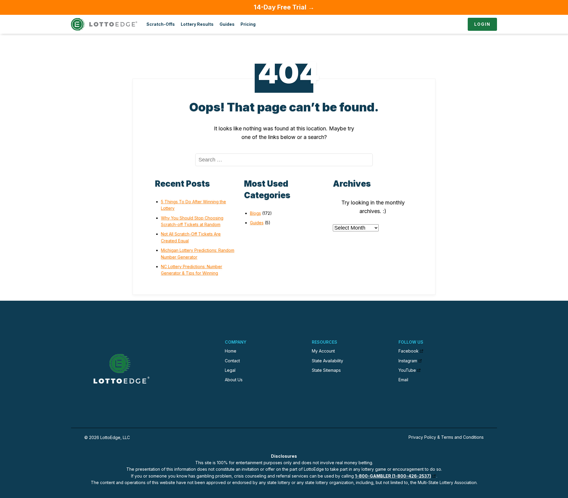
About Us (234, 379)
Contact (232, 360)
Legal (230, 370)
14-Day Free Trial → (284, 7)
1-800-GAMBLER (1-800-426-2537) (393, 475)
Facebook (408, 350)
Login (482, 24)
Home (230, 350)
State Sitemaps (326, 370)
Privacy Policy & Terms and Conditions (446, 437)
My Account (323, 350)
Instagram (407, 360)
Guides (227, 24)
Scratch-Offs (160, 24)
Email (403, 379)
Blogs (255, 213)
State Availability (327, 360)
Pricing (248, 24)
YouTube (407, 370)
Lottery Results (197, 24)
